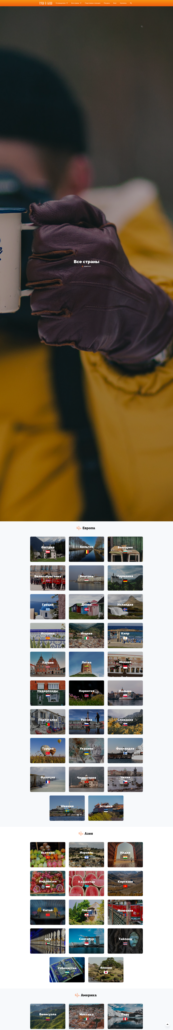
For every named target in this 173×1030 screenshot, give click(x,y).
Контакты (123, 3)
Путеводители (61, 3)
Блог (115, 3)
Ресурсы (107, 3)
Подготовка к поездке (92, 3)
